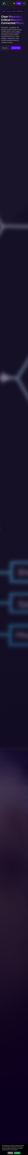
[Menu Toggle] (14, 3)
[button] (24, 3)
